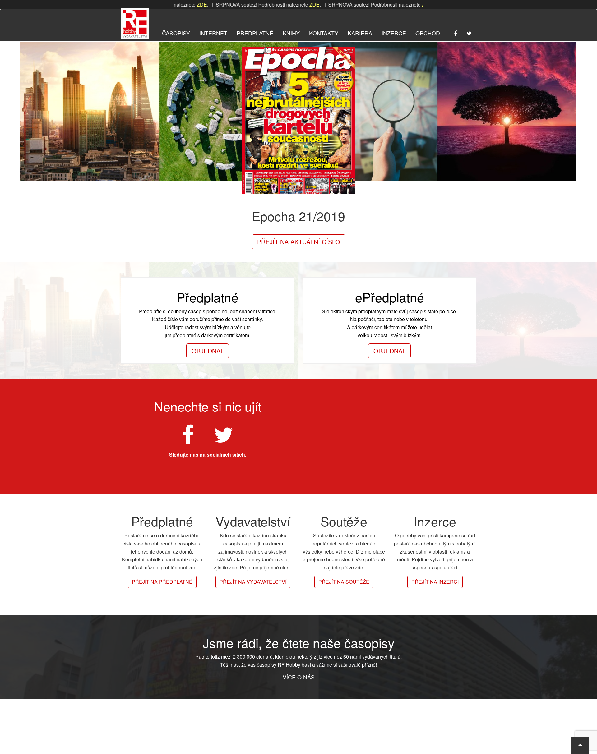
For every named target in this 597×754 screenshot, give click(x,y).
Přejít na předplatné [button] (162, 581)
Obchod (427, 33)
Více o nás (299, 677)
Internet (213, 33)
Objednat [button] (208, 350)
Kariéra (360, 33)
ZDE (176, 4)
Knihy (291, 33)
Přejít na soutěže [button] (343, 581)
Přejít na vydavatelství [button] (253, 581)
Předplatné (255, 33)
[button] (580, 745)
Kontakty (323, 33)
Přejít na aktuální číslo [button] (298, 241)
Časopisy (176, 33)
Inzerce (394, 33)
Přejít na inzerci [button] (435, 581)
